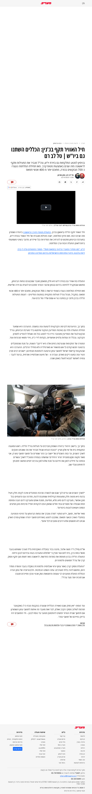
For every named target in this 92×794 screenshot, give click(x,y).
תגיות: (82, 623)
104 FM (42, 751)
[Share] (83, 182)
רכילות (83, 748)
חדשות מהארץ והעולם (71, 143)
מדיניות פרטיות (17, 742)
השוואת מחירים (40, 757)
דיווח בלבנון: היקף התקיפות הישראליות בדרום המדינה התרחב (56, 252)
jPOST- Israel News (38, 739)
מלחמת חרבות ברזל (51, 625)
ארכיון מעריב (61, 757)
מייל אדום (62, 742)
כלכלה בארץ (81, 742)
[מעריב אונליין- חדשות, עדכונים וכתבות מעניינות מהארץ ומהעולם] (46, 3)
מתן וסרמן (61, 175)
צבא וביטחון (57, 143)
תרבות (83, 751)
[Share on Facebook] (77, 182)
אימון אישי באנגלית (39, 736)
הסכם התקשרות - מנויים (14, 739)
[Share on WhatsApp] (65, 182)
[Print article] (59, 182)
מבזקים (82, 739)
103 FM (42, 745)
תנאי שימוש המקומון (16, 745)
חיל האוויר (81, 625)
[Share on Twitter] (71, 182)
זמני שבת (42, 754)
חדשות (82, 736)
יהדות (83, 757)
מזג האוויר (82, 760)
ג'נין (62, 625)
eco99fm (42, 748)
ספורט (83, 745)
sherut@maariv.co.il (68, 776)
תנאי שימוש (18, 736)
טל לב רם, (69, 175)
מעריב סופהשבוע (59, 748)
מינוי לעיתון (61, 754)
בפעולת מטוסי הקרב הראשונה (37, 232)
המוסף (63, 751)
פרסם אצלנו (61, 739)
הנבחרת (82, 754)
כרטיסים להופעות (79, 763)
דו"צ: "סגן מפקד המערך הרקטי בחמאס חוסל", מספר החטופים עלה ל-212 (51, 249)
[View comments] (11, 182)
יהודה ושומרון (71, 625)
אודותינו (62, 760)
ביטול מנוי (62, 763)
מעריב (83, 143)
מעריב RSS (61, 745)
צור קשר (62, 736)
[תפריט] (87, 3)
